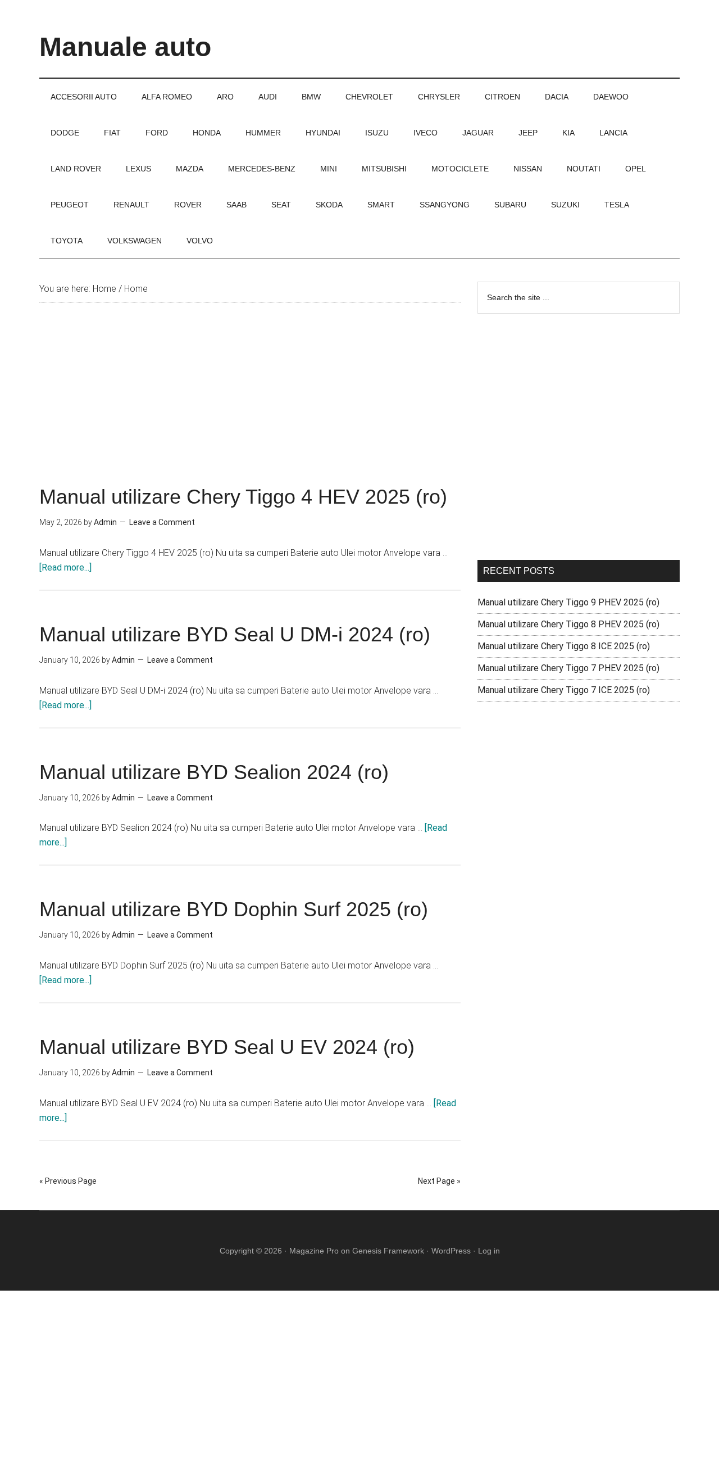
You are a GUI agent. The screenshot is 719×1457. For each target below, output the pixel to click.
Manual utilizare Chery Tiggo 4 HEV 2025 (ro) (243, 496)
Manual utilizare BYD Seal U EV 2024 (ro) (227, 1046)
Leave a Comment (162, 522)
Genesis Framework (388, 1250)
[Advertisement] (250, 403)
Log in (489, 1250)
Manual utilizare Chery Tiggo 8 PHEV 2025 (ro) (568, 624)
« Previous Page (68, 1181)
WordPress (451, 1250)
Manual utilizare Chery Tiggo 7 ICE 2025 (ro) (563, 690)
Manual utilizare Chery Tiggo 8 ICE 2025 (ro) (563, 646)
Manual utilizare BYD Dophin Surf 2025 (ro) (233, 909)
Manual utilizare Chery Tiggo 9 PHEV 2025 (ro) (568, 602)
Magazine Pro (314, 1250)
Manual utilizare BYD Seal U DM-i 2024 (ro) (234, 634)
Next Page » (439, 1181)
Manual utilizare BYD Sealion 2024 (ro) (214, 772)
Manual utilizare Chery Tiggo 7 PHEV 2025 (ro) (568, 668)
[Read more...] (65, 567)
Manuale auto (125, 47)
